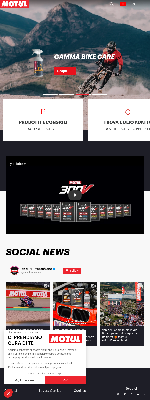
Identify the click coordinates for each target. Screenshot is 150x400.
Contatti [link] (10, 390)
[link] (75, 64)
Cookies (80, 390)
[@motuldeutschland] (14, 271)
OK (65, 380)
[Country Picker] (123, 4)
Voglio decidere (24, 380)
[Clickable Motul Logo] (14, 4)
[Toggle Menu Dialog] (144, 4)
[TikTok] (145, 394)
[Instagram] (132, 394)
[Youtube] (138, 394)
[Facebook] (125, 394)
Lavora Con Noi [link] (50, 390)
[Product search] (112, 4)
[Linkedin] (118, 394)
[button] (8, 393)
